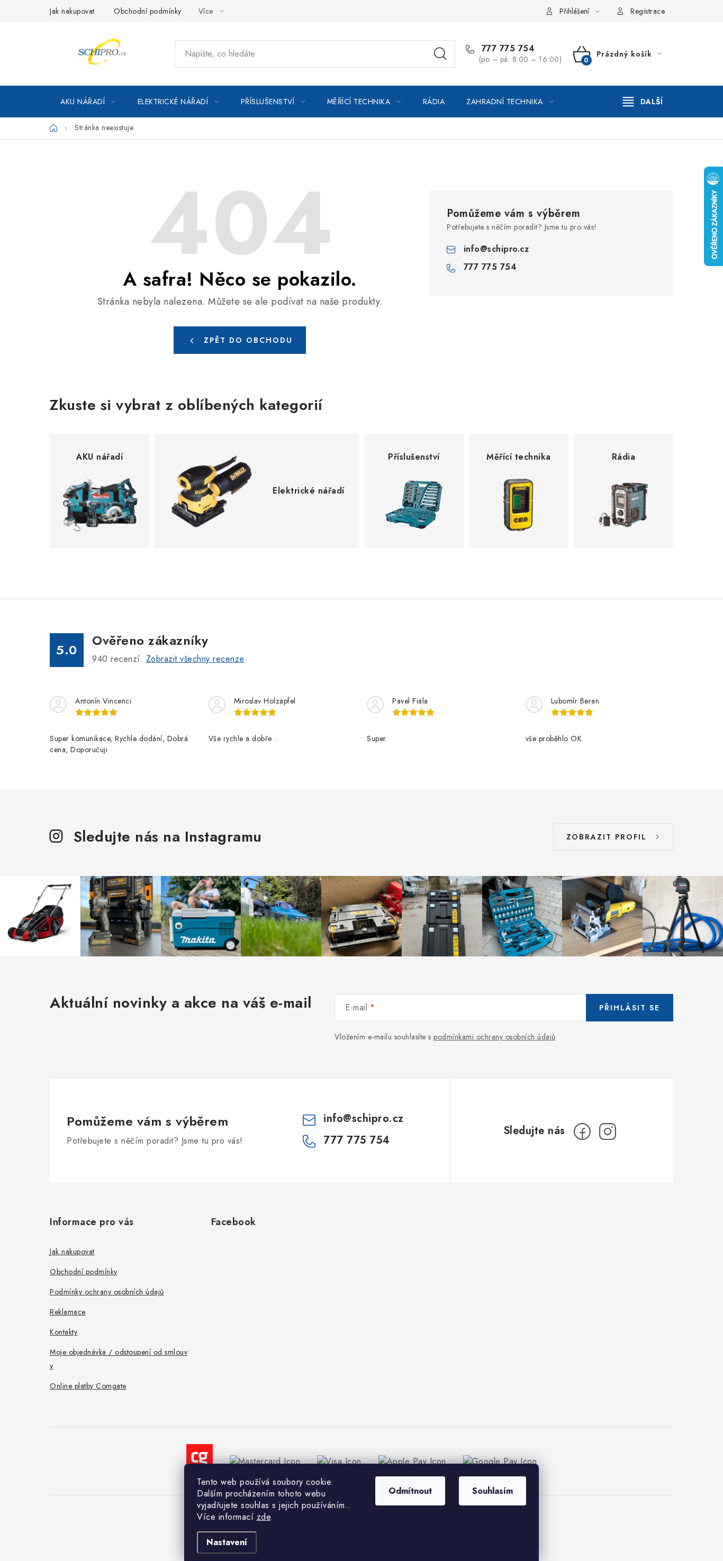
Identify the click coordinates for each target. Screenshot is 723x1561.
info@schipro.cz (496, 249)
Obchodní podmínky (148, 11)
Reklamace (68, 1312)
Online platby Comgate (88, 1386)
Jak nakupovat (72, 11)
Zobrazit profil (606, 837)
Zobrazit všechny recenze (195, 659)
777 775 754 (506, 48)
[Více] (642, 101)
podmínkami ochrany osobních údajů (494, 1036)
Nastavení (226, 1542)
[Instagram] (607, 1131)
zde (264, 1517)
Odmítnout (410, 1491)
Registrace (647, 11)
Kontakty (63, 1332)
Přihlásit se (629, 1007)
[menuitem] (88, 101)
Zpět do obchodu (248, 340)
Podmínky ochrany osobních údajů (107, 1291)
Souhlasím (492, 1491)
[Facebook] (582, 1131)
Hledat (440, 54)
